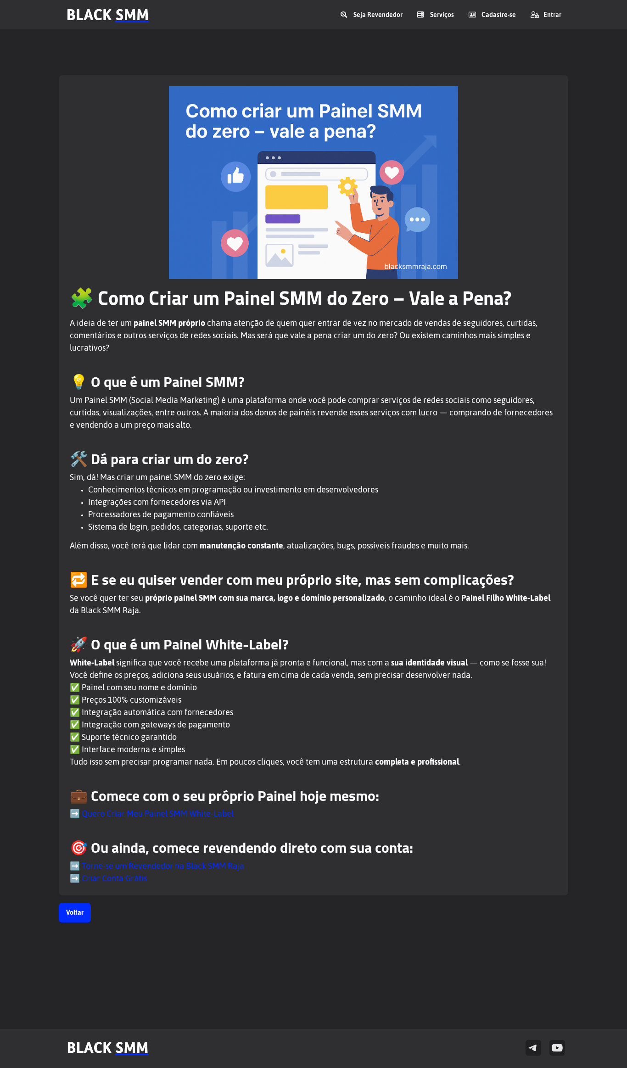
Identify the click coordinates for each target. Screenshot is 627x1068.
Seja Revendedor (378, 14)
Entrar (552, 14)
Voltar (75, 912)
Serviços (442, 14)
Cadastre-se (498, 14)
